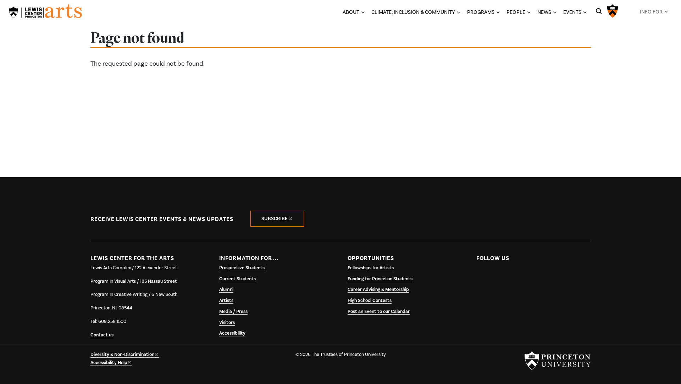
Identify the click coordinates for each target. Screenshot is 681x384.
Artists (226, 300)
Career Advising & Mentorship (378, 289)
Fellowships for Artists (371, 268)
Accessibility (232, 333)
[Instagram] (510, 275)
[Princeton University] (612, 10)
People (515, 12)
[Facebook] (482, 275)
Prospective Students (242, 268)
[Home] (45, 12)
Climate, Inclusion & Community (413, 12)
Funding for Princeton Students (380, 279)
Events (572, 12)
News (544, 12)
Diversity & (122, 354)
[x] (496, 275)
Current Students (237, 279)
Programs (480, 12)
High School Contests (370, 300)
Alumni (226, 289)
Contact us (102, 335)
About (351, 12)
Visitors (227, 322)
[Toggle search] (599, 11)
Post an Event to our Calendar (379, 311)
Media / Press (233, 311)
